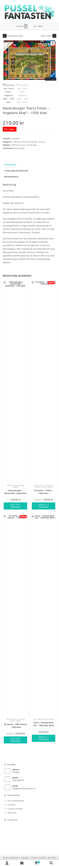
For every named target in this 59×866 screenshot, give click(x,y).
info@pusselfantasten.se (23, 788)
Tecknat (41, 142)
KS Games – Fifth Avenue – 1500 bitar (15, 725)
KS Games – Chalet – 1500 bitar (43, 491)
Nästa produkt (46, 36)
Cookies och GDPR (15, 809)
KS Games (49, 485)
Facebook (12, 819)
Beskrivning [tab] (10, 165)
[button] (52, 43)
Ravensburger (31, 142)
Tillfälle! (49, 487)
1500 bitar (17, 142)
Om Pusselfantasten (16, 800)
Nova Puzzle (49, 719)
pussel (22, 145)
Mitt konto (12, 812)
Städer (37, 487)
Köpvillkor (12, 804)
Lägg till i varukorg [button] (15, 506)
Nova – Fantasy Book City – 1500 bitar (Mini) (43, 723)
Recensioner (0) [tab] (11, 177)
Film (23, 142)
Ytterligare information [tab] (16, 171)
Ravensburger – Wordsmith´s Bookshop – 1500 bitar (15, 491)
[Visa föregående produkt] (5, 36)
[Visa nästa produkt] (54, 36)
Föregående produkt (15, 36)
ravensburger (31, 145)
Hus (43, 485)
